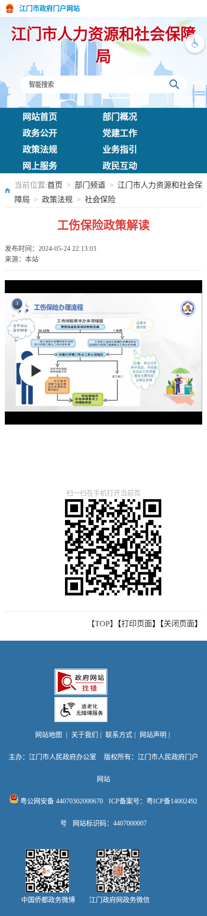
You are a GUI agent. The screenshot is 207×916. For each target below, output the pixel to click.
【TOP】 (102, 623)
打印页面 (136, 623)
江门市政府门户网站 (49, 8)
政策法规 (40, 150)
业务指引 (120, 150)
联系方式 (118, 734)
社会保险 (100, 199)
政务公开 (40, 133)
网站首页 (40, 117)
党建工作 (120, 133)
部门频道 (90, 185)
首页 (55, 185)
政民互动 (120, 166)
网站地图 (48, 734)
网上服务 (40, 166)
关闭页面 (179, 623)
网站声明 (153, 734)
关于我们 (84, 734)
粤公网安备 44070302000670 (60, 801)
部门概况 (120, 117)
